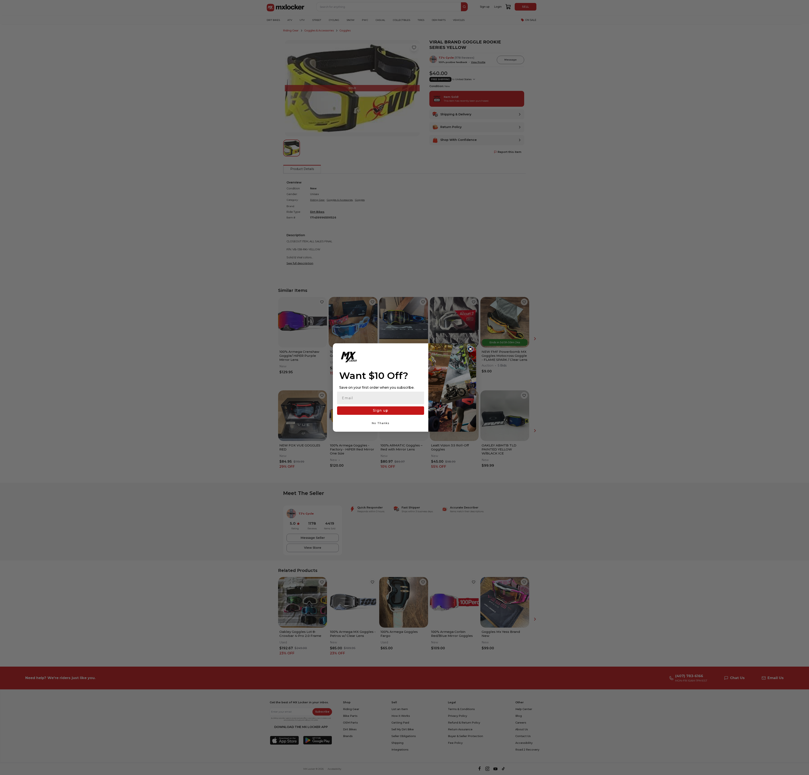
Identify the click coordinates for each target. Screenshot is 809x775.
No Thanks (380, 423)
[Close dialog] (470, 349)
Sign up (380, 410)
